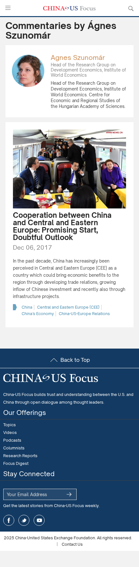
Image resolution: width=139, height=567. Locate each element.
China (27, 307)
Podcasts (12, 440)
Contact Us (72, 544)
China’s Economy (38, 313)
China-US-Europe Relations (84, 313)
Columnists (14, 448)
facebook (8, 520)
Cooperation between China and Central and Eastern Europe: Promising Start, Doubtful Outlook (62, 226)
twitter (23, 520)
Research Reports (20, 455)
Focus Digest (15, 463)
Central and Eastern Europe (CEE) (68, 307)
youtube (39, 520)
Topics (9, 424)
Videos (10, 432)
